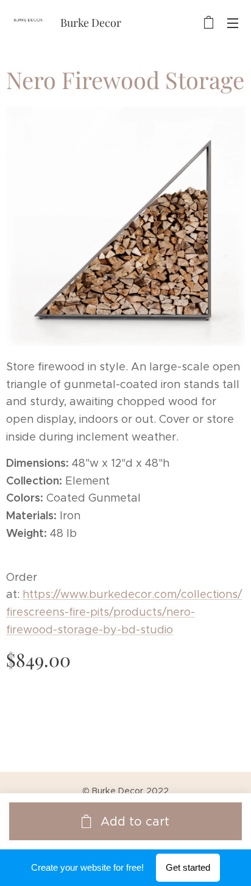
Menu (233, 22)
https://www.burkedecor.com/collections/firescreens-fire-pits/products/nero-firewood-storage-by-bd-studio (124, 612)
